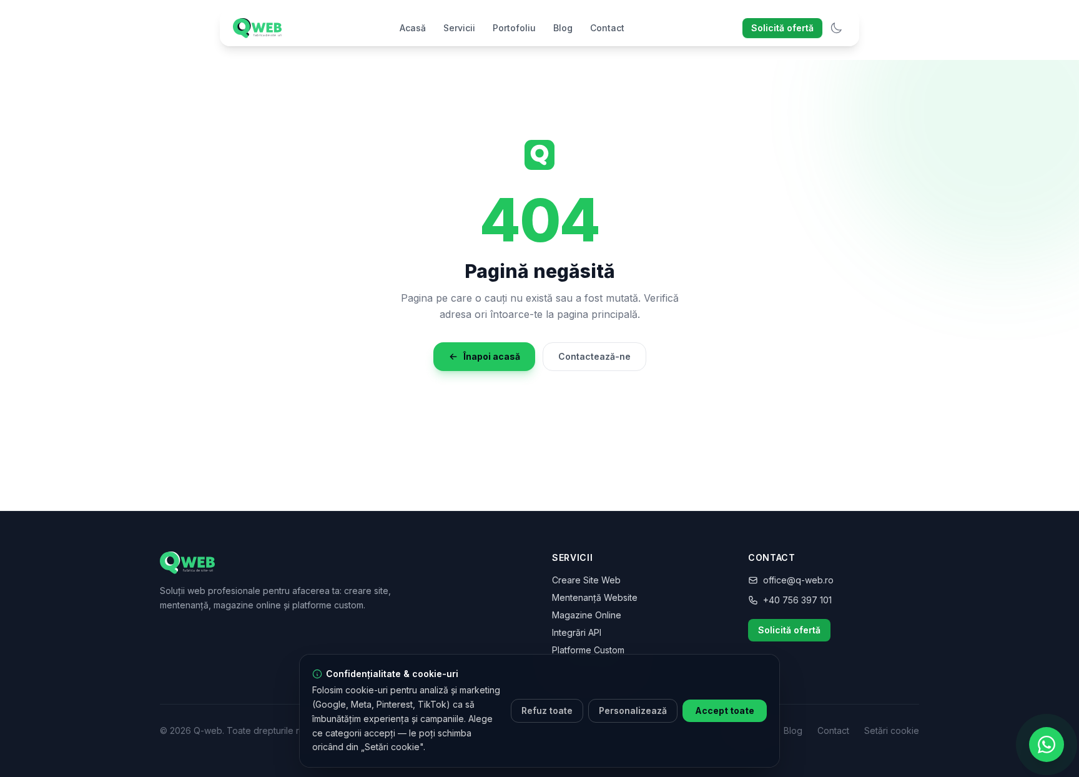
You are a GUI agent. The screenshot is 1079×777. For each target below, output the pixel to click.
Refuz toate (547, 710)
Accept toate (724, 710)
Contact (607, 27)
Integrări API (576, 632)
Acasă (413, 27)
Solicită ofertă (782, 27)
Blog (563, 27)
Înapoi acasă (491, 356)
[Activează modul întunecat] (836, 28)
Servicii (459, 27)
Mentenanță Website (595, 597)
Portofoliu (514, 27)
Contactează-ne (594, 356)
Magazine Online (586, 615)
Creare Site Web (586, 580)
